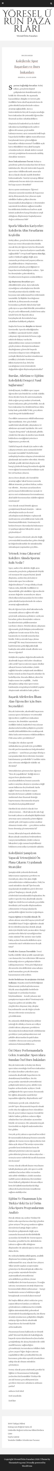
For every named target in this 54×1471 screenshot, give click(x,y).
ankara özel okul (16, 1391)
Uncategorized (27, 55)
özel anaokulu (15, 1396)
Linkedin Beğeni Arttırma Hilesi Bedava (26, 1430)
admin (33, 77)
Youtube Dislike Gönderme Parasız (24, 1440)
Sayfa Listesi (13, 1437)
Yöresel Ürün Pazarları (27, 22)
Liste (10, 1433)
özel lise (12, 1401)
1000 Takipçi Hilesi (16, 1423)
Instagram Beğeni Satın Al (20, 1427)
